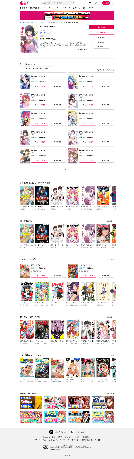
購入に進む (101, 27)
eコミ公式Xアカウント (59, 432)
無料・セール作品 (79, 8)
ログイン (96, 3)
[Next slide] (112, 195)
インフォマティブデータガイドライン (64, 440)
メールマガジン (80, 432)
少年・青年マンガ (45, 33)
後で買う (102, 47)
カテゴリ (90, 8)
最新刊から (110, 70)
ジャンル (68, 8)
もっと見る (108, 221)
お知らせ (78, 437)
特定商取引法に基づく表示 (90, 440)
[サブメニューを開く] (113, 3)
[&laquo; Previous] (58, 170)
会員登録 (106, 3)
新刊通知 (102, 42)
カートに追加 (102, 32)
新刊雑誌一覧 (35, 8)
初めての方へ (47, 437)
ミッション (57, 8)
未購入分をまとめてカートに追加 (38, 68)
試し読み (102, 38)
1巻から (101, 70)
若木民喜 (42, 30)
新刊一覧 (24, 8)
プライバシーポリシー (42, 440)
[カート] (90, 3)
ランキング (46, 8)
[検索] (73, 3)
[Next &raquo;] (76, 170)
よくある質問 (58, 437)
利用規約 (86, 437)
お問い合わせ (68, 437)
